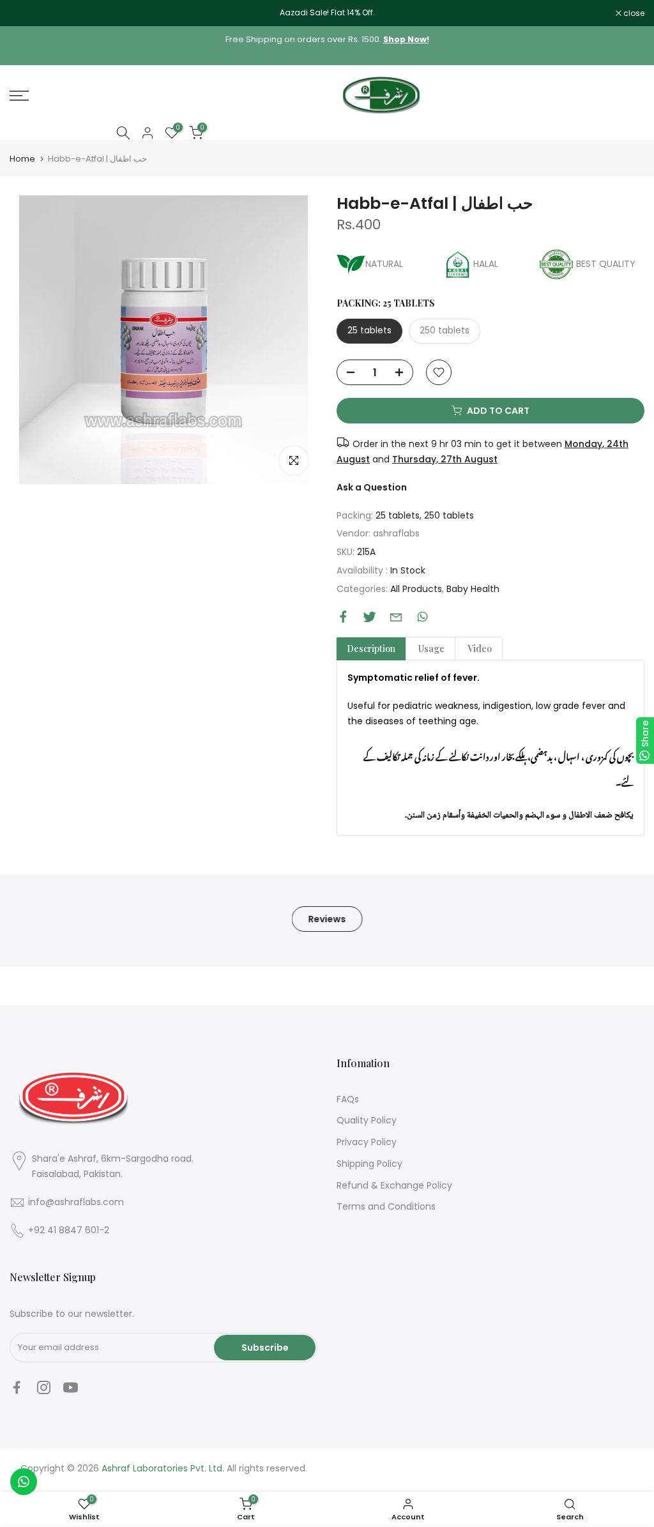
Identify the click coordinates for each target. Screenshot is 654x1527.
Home (22, 159)
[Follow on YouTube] (70, 1387)
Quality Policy (367, 1120)
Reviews (327, 918)
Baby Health (472, 588)
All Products (416, 588)
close (26, 13)
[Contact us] (23, 1481)
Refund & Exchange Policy (394, 1185)
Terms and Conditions (386, 1206)
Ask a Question (372, 487)
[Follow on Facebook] (17, 1387)
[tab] (371, 649)
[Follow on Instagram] (43, 1387)
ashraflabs (396, 533)
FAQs (348, 1099)
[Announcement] (327, 12)
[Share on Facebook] (343, 616)
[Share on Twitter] (369, 616)
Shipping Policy (369, 1163)
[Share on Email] (396, 617)
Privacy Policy (367, 1142)
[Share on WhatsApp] (422, 616)
